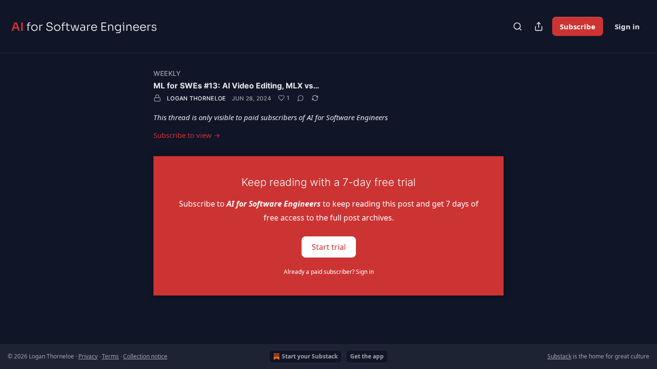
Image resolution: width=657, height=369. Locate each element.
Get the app (367, 356)
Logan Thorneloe (196, 98)
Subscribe (577, 26)
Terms (110, 356)
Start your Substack (310, 356)
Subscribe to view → (186, 135)
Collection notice (145, 356)
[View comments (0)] (300, 98)
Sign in (627, 26)
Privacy (88, 356)
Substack (559, 356)
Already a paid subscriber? (329, 272)
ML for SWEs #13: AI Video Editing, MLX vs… (236, 85)
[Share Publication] (538, 26)
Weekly (167, 73)
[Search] (517, 26)
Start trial (329, 246)
